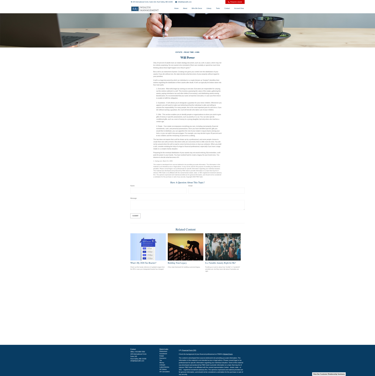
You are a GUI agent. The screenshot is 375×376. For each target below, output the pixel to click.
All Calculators (164, 371)
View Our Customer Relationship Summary (329, 374)
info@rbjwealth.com (185, 2)
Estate (161, 356)
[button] (176, 8)
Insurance (162, 358)
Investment (163, 353)
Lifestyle (162, 365)
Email (190, 186)
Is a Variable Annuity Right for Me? (220, 262)
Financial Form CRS (189, 350)
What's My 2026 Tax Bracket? (143, 262)
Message (133, 198)
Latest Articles (164, 367)
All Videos (163, 369)
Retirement (163, 351)
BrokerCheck (228, 354)
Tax (160, 360)
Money (161, 362)
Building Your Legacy (177, 262)
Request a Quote (236, 2)
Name (132, 186)
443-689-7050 (140, 352)
